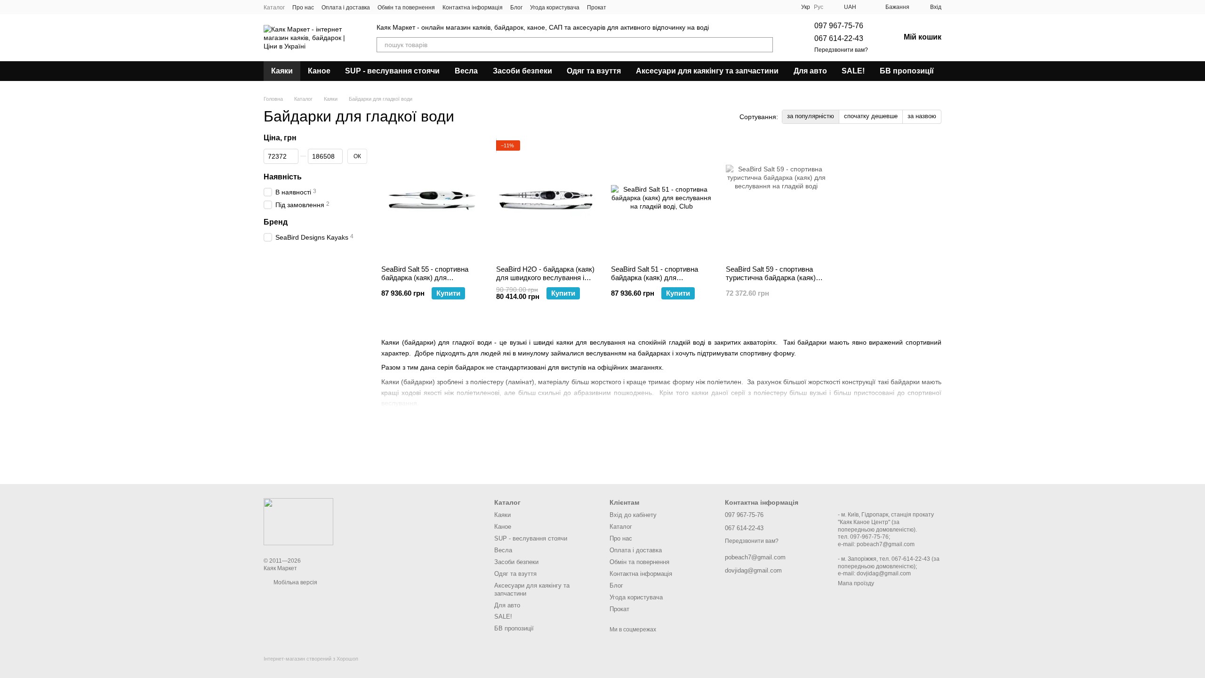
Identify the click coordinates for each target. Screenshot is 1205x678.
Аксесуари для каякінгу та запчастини (707, 71)
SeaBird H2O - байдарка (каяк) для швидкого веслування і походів (545, 277)
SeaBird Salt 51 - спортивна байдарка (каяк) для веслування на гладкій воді (655, 277)
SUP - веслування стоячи (392, 71)
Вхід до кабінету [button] (633, 514)
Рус (818, 7)
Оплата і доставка (345, 7)
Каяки (282, 71)
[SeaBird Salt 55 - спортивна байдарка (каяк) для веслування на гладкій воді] (431, 199)
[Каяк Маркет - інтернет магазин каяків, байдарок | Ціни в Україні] (298, 521)
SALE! (853, 71)
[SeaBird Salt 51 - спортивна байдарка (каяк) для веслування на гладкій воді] (661, 199)
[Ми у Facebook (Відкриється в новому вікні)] (619, 7)
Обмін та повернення (406, 7)
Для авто (810, 71)
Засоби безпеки (522, 71)
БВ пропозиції (907, 71)
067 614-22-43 (838, 38)
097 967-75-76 (838, 26)
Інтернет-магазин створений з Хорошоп (311, 659)
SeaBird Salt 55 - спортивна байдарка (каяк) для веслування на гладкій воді (425, 277)
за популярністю (810, 116)
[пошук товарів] (765, 44)
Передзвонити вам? (841, 50)
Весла (466, 71)
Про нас (303, 7)
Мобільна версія (294, 582)
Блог (516, 7)
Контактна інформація (472, 7)
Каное (319, 71)
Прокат (596, 7)
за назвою (922, 116)
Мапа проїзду (856, 583)
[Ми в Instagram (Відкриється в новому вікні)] (631, 7)
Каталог (274, 7)
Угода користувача (554, 7)
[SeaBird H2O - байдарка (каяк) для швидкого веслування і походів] (546, 199)
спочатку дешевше (871, 116)
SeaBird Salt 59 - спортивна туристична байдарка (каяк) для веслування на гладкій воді (771, 282)
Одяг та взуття (594, 71)
